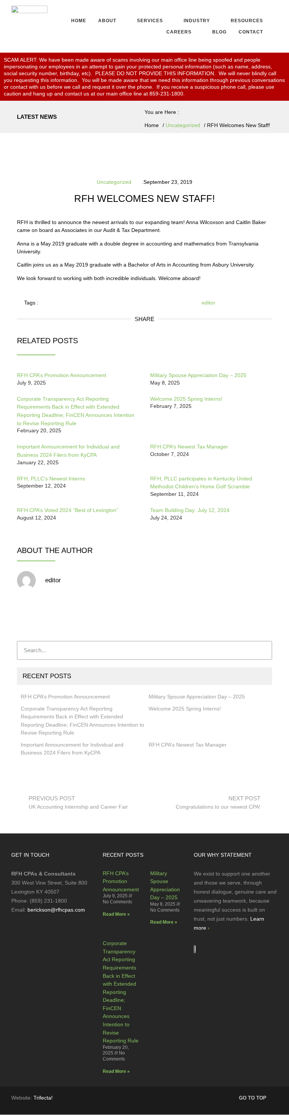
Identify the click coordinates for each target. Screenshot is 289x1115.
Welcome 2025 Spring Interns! (186, 399)
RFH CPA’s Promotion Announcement (61, 375)
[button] (111, 20)
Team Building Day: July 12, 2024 (190, 510)
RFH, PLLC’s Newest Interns (51, 479)
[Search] (262, 650)
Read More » (116, 914)
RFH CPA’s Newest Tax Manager (189, 447)
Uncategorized (183, 125)
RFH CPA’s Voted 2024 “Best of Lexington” (67, 510)
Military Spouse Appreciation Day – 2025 (198, 375)
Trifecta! (43, 1098)
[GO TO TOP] (274, 1097)
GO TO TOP (252, 1098)
